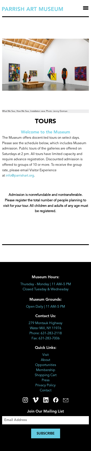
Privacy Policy (45, 385)
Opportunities (45, 365)
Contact (45, 390)
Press (46, 380)
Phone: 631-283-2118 (45, 333)
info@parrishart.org (20, 175)
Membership (45, 370)
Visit (45, 355)
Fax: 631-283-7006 (46, 338)
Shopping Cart (46, 375)
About (45, 360)
